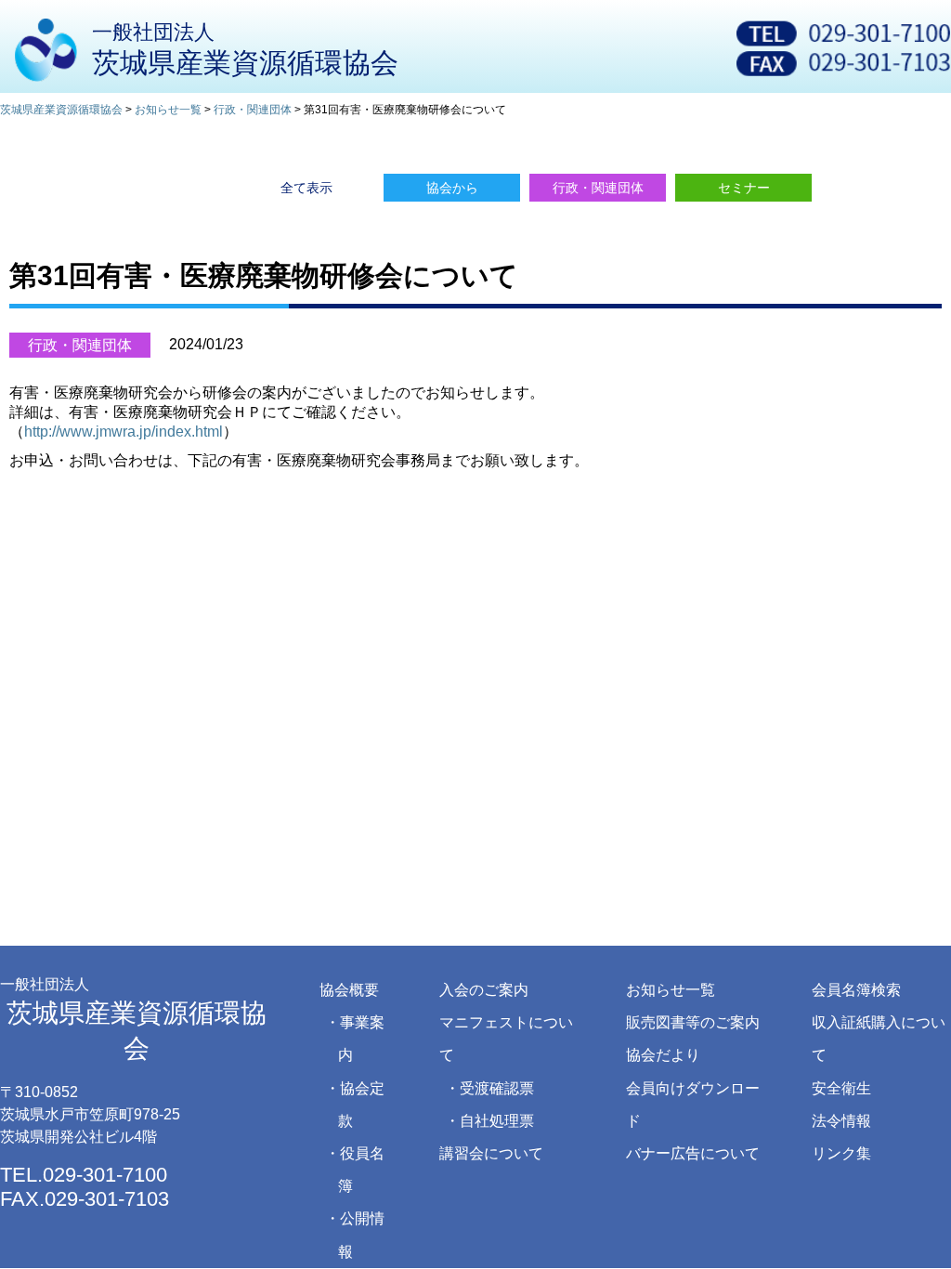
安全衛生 (841, 1088)
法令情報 (841, 1121)
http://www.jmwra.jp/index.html (123, 431)
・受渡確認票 (489, 1088)
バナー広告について (693, 1153)
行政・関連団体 (80, 345)
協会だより (663, 1055)
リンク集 (841, 1153)
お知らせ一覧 (670, 990)
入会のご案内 (483, 990)
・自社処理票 (489, 1121)
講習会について (491, 1153)
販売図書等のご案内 (693, 1022)
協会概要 (349, 990)
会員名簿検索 (856, 990)
